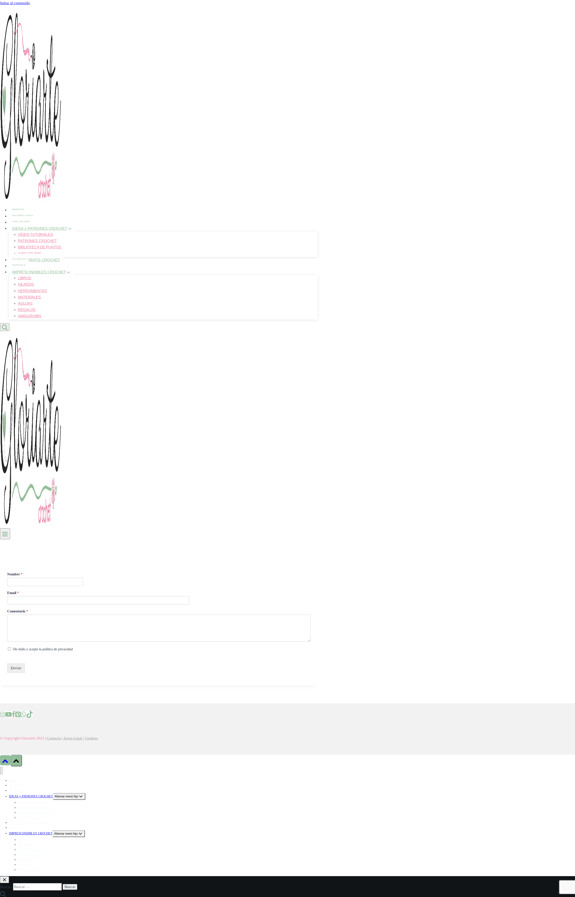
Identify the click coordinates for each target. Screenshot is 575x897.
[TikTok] (29, 713)
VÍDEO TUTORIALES (35, 235)
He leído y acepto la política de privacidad (43, 649)
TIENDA (15, 827)
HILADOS (26, 284)
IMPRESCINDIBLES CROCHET (31, 833)
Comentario (17, 611)
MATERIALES (29, 297)
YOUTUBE (16, 790)
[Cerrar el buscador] (4, 879)
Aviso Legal (72, 738)
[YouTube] (8, 713)
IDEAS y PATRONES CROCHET (31, 796)
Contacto (54, 738)
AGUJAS (25, 303)
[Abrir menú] (5, 533)
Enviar (16, 668)
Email (13, 593)
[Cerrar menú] (1, 770)
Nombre (14, 574)
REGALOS (26, 310)
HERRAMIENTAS (32, 291)
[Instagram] (2, 713)
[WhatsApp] (23, 713)
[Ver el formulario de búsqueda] (4, 327)
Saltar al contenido (15, 3)
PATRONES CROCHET (37, 241)
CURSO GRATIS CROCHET (36, 260)
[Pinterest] (18, 713)
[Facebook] (13, 713)
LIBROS (24, 278)
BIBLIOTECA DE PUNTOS (39, 247)
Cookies (91, 738)
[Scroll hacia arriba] (5, 760)
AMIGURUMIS (29, 316)
